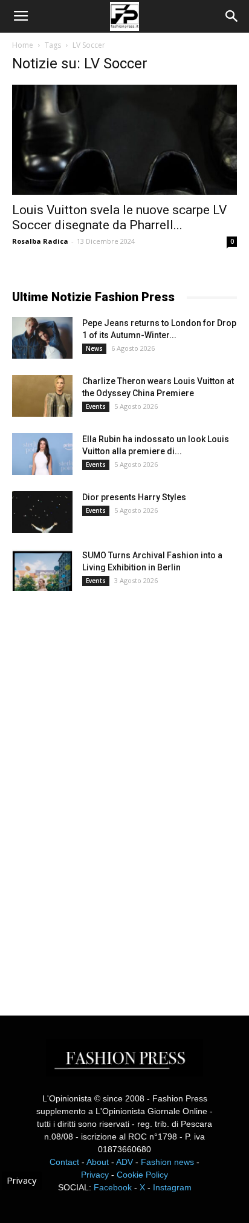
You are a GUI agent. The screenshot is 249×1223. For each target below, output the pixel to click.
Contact (64, 1162)
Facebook (113, 1187)
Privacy (95, 1174)
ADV (124, 1162)
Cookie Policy (142, 1174)
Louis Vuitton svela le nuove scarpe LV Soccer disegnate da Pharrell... (119, 217)
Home (22, 45)
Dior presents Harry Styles (134, 497)
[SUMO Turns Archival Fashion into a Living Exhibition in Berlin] (42, 570)
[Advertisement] (102, 792)
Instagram (172, 1187)
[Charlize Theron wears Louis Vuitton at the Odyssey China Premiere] (42, 396)
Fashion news (167, 1162)
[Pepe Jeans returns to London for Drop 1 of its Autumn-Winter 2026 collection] (42, 338)
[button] (232, 16)
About (97, 1162)
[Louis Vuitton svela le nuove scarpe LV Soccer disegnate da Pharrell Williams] (124, 140)
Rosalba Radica (40, 241)
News (94, 348)
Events (96, 406)
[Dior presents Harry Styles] (42, 512)
